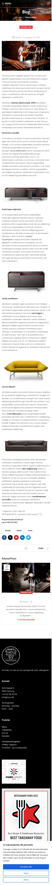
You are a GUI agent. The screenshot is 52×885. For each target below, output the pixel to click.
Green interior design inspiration (26, 597)
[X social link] (10, 537)
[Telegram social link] (28, 537)
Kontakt (5, 736)
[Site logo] (26, 3)
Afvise (26, 880)
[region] (26, 863)
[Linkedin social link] (22, 537)
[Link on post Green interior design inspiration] (26, 578)
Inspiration (26, 592)
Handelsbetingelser (11, 741)
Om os (5, 733)
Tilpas (26, 873)
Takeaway (7, 730)
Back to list (26, 548)
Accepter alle (26, 867)
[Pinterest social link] (16, 537)
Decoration (31, 17)
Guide (8, 530)
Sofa (30, 530)
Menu (4, 727)
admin (18, 37)
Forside (18, 17)
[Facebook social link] (4, 537)
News (19, 530)
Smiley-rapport (9, 744)
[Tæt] (49, 843)
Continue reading (26, 620)
